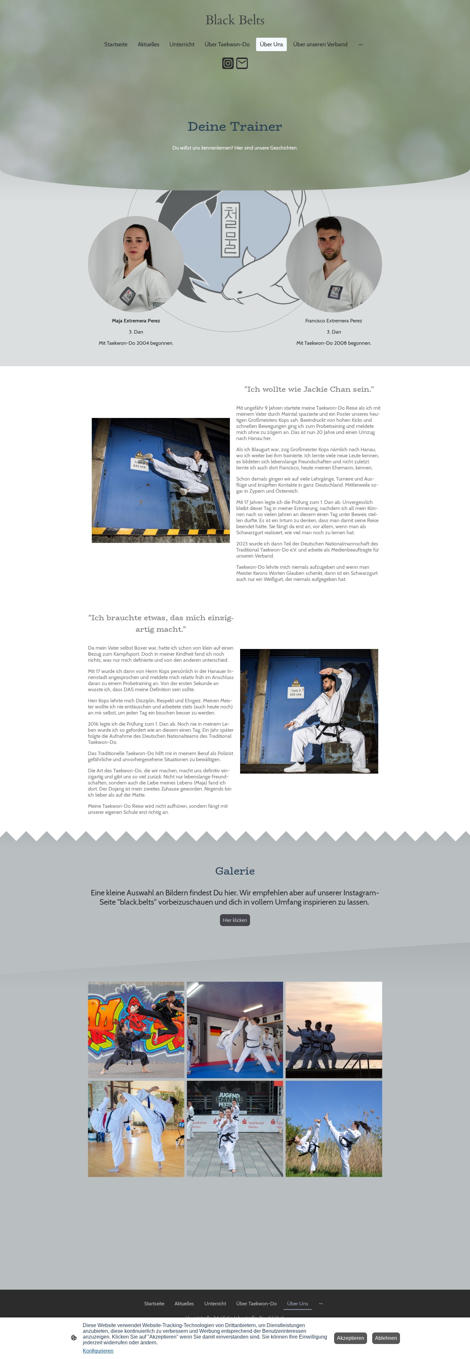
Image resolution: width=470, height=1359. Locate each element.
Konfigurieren (98, 1351)
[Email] (242, 63)
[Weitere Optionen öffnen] (360, 44)
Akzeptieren (350, 1338)
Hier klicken (235, 920)
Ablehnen (386, 1338)
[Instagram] (228, 63)
